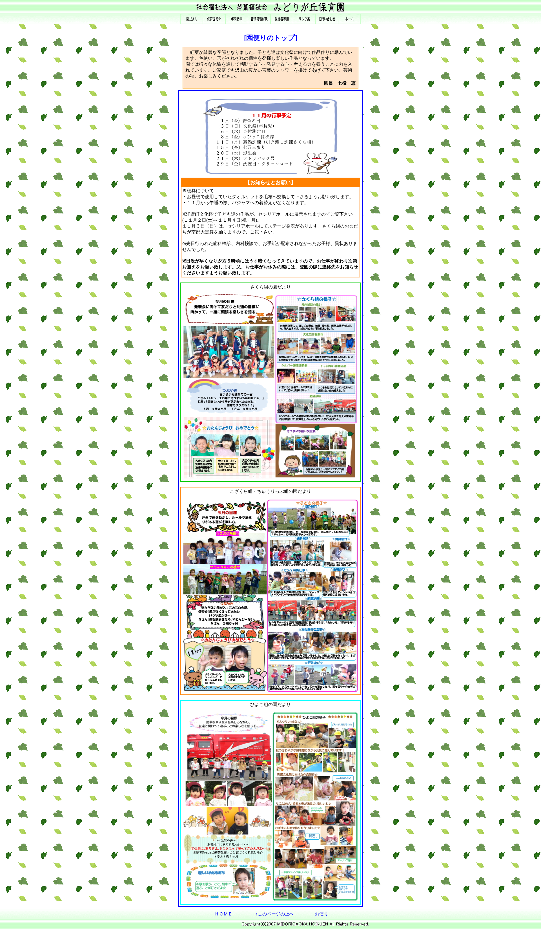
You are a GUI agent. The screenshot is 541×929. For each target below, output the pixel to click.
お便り (321, 914)
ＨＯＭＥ (223, 914)
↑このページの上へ (275, 914)
